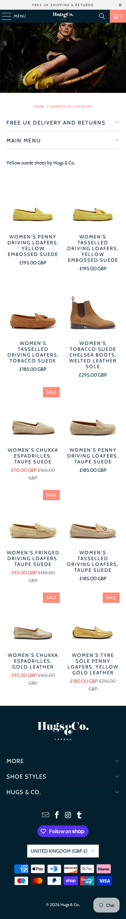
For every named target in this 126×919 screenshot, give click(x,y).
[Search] (102, 16)
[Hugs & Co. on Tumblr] (79, 816)
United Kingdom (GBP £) (59, 851)
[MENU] (3, 16)
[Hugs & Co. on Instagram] (68, 816)
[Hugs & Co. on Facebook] (57, 816)
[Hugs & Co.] (63, 16)
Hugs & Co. (69, 904)
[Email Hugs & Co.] (46, 816)
